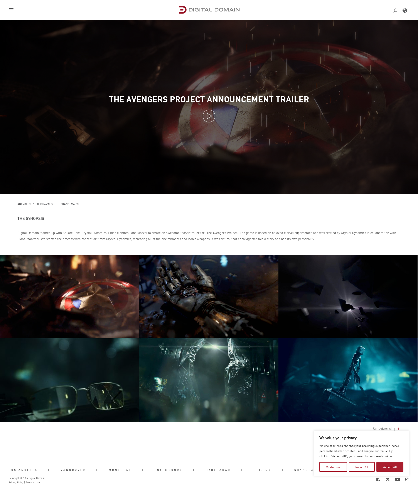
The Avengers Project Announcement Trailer (209, 99)
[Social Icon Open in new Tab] (364, 479)
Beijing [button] (262, 469)
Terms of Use (33, 482)
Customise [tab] (333, 467)
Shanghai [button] (305, 469)
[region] (361, 453)
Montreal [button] (120, 469)
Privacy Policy (16, 482)
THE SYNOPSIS (30, 218)
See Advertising (384, 428)
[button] (12, 10)
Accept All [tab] (390, 467)
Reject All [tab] (361, 467)
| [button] (49, 469)
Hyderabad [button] (218, 469)
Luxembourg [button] (169, 469)
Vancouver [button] (73, 469)
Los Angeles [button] (23, 469)
